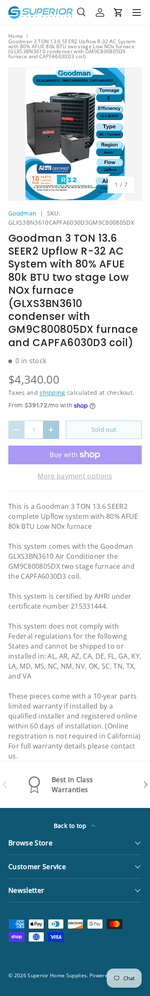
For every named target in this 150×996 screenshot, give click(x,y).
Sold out (104, 429)
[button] (118, 12)
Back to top (71, 826)
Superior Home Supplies (57, 975)
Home (15, 36)
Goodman (22, 213)
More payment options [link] (75, 476)
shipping (52, 392)
